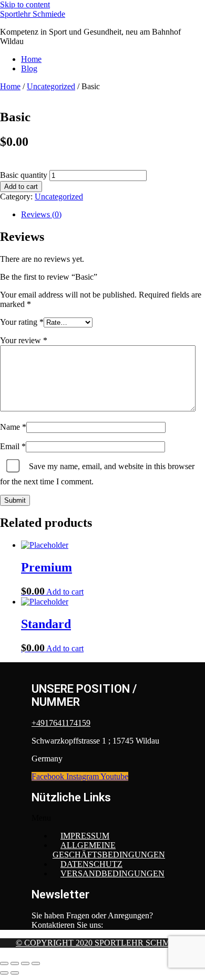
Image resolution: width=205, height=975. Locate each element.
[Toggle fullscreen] (15, 963)
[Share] (25, 963)
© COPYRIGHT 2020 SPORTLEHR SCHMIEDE (102, 942)
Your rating (22, 321)
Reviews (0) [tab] (41, 214)
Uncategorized (51, 86)
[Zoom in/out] (4, 963)
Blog (29, 68)
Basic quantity (23, 175)
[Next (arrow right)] (15, 972)
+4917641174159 (61, 722)
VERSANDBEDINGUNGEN (112, 873)
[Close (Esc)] (36, 963)
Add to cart (21, 186)
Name (13, 426)
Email (13, 446)
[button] (102, 818)
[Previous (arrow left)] (4, 972)
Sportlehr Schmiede (32, 13)
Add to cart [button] (65, 591)
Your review (23, 340)
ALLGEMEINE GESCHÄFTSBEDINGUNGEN (109, 850)
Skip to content (25, 4)
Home (31, 59)
